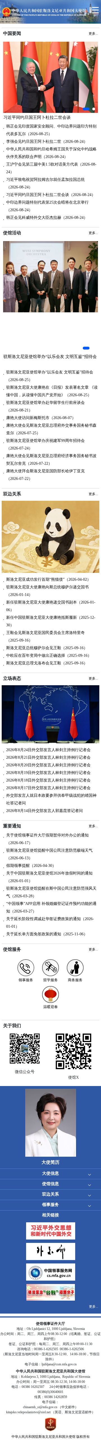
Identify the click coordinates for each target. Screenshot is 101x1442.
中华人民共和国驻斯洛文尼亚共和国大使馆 (43, 1437)
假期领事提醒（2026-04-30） (31, 866)
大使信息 (50, 1173)
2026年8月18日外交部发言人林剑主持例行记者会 (48, 780)
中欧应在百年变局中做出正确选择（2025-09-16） (48, 655)
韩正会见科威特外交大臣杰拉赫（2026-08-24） (47, 217)
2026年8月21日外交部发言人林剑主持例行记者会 (48, 757)
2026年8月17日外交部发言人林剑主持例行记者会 (48, 788)
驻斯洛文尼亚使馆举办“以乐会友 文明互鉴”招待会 (50, 356)
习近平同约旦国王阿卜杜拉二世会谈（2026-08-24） (50, 195)
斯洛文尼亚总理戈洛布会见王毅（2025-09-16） (47, 663)
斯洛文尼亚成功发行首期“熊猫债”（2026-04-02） (48, 579)
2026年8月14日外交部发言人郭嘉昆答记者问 (44, 811)
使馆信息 (50, 1183)
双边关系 (50, 1194)
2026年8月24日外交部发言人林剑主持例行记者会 (48, 750)
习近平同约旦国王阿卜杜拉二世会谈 (37, 117)
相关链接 (50, 1215)
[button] (86, 109)
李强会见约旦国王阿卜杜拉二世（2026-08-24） (47, 141)
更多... (93, 1307)
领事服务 (50, 1204)
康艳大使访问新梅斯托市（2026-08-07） (41, 418)
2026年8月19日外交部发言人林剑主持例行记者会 (48, 773)
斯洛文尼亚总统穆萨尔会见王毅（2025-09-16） (47, 648)
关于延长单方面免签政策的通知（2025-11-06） (47, 934)
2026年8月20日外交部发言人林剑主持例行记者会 (48, 765)
